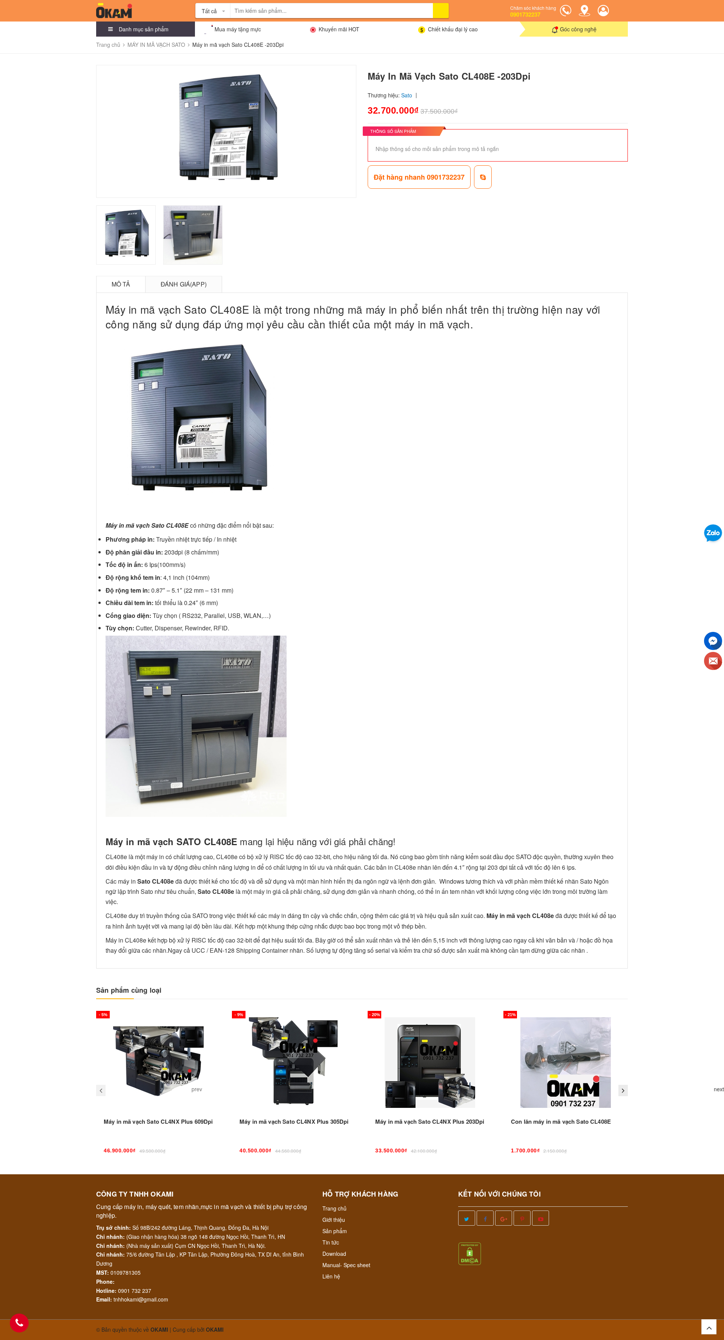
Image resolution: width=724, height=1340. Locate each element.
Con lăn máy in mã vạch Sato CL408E (561, 1121)
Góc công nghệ (578, 29)
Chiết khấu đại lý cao (453, 29)
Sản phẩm (334, 1231)
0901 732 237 (134, 1290)
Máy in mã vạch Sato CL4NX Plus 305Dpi (294, 1121)
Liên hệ (331, 1276)
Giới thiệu (333, 1219)
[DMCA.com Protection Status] (469, 1253)
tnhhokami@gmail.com (141, 1299)
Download (334, 1253)
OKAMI (215, 1329)
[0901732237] (19, 1323)
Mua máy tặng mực (238, 29)
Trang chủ (334, 1208)
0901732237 (525, 14)
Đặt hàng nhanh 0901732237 (419, 177)
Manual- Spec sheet (346, 1265)
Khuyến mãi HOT (339, 29)
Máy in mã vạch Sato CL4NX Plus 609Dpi (158, 1121)
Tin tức (330, 1242)
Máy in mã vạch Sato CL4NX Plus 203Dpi (430, 1121)
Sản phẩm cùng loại (128, 990)
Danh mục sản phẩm (144, 29)
